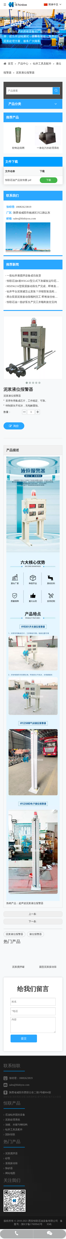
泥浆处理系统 (12, 1119)
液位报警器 (35, 934)
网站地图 (10, 1173)
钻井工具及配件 (14, 1129)
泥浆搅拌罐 (18, 967)
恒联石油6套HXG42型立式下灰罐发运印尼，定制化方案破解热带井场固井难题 (33, 280)
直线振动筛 (11, 1163)
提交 (24, 1038)
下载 (48, 180)
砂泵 (7, 1158)
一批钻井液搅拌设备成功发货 (24, 275)
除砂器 (9, 1168)
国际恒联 (10, 1134)
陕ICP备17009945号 (31, 1224)
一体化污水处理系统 (18, 148)
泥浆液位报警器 (14, 934)
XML (49, 1224)
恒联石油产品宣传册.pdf (18, 180)
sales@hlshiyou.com (24, 218)
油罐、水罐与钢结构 (16, 1124)
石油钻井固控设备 (15, 1114)
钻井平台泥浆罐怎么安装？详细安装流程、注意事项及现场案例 (33, 291)
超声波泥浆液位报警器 (31, 903)
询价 (16, 425)
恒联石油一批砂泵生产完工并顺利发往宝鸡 (32, 302)
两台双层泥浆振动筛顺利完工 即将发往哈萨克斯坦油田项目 (33, 296)
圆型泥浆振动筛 (47, 967)
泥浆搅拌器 (11, 1153)
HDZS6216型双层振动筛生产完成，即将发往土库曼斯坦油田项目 (33, 286)
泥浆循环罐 (48, 148)
